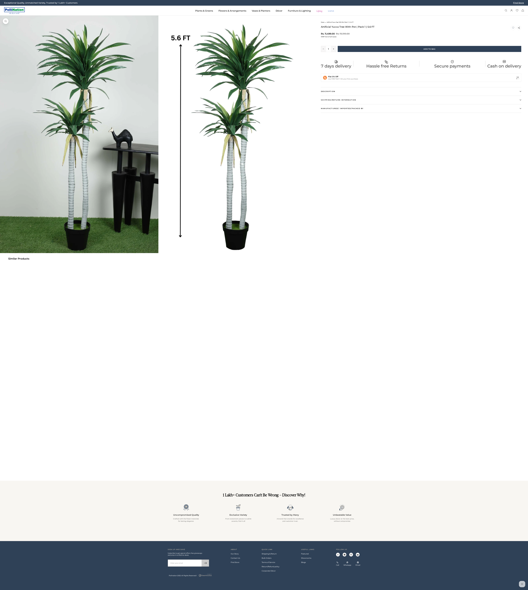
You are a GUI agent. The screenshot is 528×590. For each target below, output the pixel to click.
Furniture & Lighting (299, 11)
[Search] (506, 10)
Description (328, 91)
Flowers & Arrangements (232, 11)
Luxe (331, 11)
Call (337, 565)
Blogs (303, 562)
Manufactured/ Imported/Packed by (342, 108)
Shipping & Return (269, 554)
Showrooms (306, 558)
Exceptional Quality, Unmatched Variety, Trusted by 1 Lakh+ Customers (41, 3)
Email (358, 565)
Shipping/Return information (338, 100)
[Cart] (523, 10)
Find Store (518, 3)
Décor (279, 11)
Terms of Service (268, 562)
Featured (305, 554)
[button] (513, 27)
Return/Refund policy (270, 567)
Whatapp (347, 565)
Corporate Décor (269, 571)
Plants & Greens (204, 11)
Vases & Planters (261, 11)
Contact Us (235, 558)
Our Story (235, 554)
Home (322, 22)
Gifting (319, 11)
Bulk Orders (266, 558)
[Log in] (511, 10)
